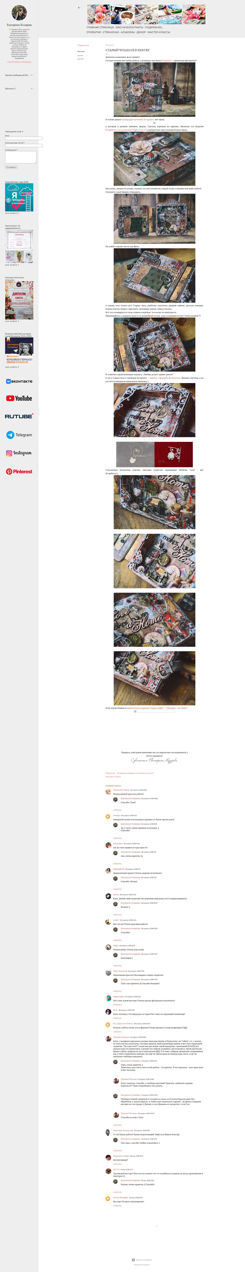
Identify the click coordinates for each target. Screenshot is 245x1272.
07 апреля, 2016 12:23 (133, 997)
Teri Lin (116, 1169)
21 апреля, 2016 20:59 (149, 1095)
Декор (141, 32)
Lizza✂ (116, 920)
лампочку (175, 378)
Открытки (94, 32)
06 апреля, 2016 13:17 (127, 946)
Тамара (116, 815)
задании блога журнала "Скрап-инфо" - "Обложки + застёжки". (157, 708)
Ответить (117, 810)
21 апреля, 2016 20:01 (149, 1061)
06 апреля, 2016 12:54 (128, 920)
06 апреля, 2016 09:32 (149, 798)
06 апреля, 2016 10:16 (149, 824)
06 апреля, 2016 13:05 (149, 903)
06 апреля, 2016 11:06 (131, 844)
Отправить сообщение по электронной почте (135, 773)
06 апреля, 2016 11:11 (148, 852)
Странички (111, 32)
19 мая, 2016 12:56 (147, 1180)
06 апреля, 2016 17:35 (136, 971)
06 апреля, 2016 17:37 (149, 954)
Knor (115, 1010)
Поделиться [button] (83, 45)
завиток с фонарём (159, 378)
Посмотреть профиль (19, 62)
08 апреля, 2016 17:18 (126, 1010)
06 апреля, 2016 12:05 (128, 895)
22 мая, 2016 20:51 (136, 1198)
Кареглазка (118, 996)
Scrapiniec (166, 60)
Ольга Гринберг (120, 1197)
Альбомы (128, 32)
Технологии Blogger (144, 1260)
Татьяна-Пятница (121, 1037)
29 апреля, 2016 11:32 (142, 1130)
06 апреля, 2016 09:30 (138, 790)
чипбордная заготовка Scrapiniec (137, 119)
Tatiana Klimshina (121, 790)
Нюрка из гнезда (121, 1156)
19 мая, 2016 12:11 (127, 1169)
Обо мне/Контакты (129, 27)
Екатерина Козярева (130, 798)
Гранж (80, 55)
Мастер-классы (159, 32)
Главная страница (100, 27)
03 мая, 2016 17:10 (136, 1156)
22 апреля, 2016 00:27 (146, 1113)
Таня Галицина (120, 971)
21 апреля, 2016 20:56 (146, 1079)
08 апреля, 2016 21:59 (142, 1024)
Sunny (116, 894)
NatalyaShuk (118, 869)
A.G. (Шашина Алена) (123, 1023)
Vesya (115, 945)
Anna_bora (118, 843)
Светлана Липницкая (123, 1130)
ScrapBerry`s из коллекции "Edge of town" (126, 130)
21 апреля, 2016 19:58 (138, 1037)
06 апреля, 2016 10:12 (129, 816)
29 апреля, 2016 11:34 (149, 1139)
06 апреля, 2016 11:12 (149, 877)
